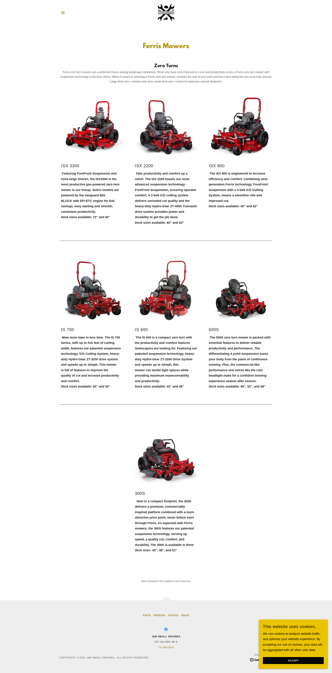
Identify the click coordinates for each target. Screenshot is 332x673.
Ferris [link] (147, 615)
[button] (62, 12)
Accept (293, 660)
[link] (166, 12)
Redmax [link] (159, 615)
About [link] (185, 615)
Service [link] (173, 615)
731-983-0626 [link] (166, 647)
